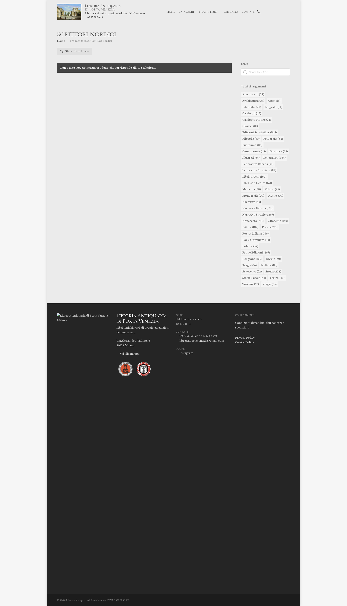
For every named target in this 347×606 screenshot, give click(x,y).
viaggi (270, 284)
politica (250, 246)
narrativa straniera (258, 214)
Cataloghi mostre (256, 119)
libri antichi (254, 176)
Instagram (186, 353)
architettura (253, 100)
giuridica (278, 151)
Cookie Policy (244, 342)
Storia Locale (254, 278)
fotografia (273, 138)
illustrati (251, 157)
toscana (250, 284)
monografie (253, 195)
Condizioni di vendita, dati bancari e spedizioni (259, 325)
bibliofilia (251, 107)
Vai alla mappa (129, 353)
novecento (253, 221)
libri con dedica (257, 183)
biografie (273, 107)
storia (273, 271)
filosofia (251, 138)
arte (274, 100)
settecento (252, 271)
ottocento (278, 221)
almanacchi (253, 94)
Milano (272, 189)
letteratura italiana (257, 164)
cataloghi (251, 113)
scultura (268, 265)
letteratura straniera (259, 170)
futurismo (252, 145)
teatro (277, 278)
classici (250, 126)
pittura (250, 227)
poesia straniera (256, 240)
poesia (269, 227)
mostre (275, 195)
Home (61, 41)
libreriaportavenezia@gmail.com (201, 340)
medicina (251, 189)
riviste (273, 259)
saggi (249, 265)
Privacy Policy (245, 337)
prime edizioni (256, 252)
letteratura (274, 157)
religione (252, 259)
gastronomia (254, 151)
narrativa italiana (257, 208)
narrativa (251, 202)
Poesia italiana (255, 233)
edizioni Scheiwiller (259, 132)
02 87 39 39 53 (95, 17)
